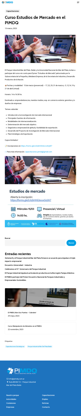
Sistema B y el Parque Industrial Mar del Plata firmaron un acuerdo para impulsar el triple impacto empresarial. (40, 259)
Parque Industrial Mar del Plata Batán (40, 346)
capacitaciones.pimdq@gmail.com (38, 152)
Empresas (10, 407)
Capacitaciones (12, 11)
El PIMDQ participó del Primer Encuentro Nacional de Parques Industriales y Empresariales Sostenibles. (35, 278)
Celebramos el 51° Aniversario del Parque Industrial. (25, 269)
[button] (78, 2)
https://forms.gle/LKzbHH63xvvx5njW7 (36, 146)
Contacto (46, 407)
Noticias (45, 403)
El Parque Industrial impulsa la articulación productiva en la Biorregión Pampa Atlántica (39, 273)
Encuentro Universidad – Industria (18, 265)
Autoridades (11, 399)
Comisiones (11, 403)
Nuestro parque (12, 395)
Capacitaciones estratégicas (15, 346)
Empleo (45, 399)
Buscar (7, 238)
